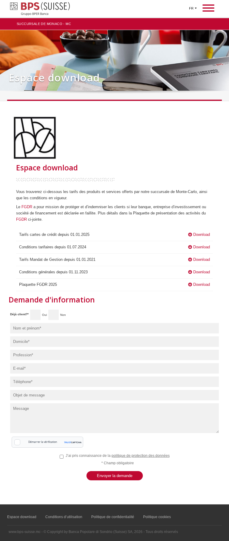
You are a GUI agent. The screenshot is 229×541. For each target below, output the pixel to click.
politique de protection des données (141, 456)
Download (201, 234)
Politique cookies (157, 517)
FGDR (27, 207)
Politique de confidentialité (112, 517)
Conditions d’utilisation (63, 517)
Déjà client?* (19, 314)
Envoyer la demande (114, 475)
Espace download (21, 517)
